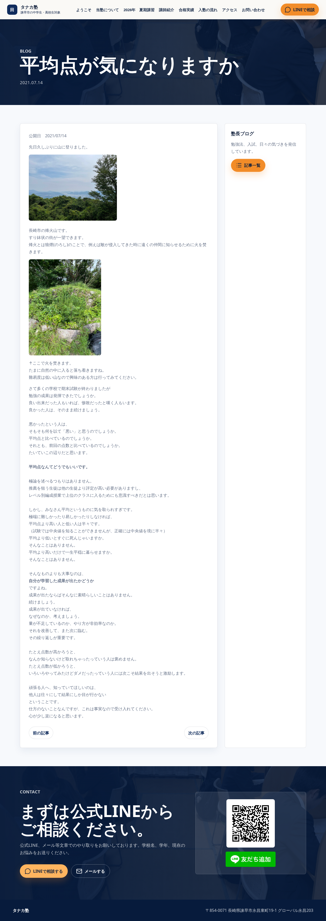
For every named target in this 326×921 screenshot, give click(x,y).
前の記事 (41, 733)
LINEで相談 (304, 9)
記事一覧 (252, 165)
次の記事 (196, 733)
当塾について (107, 9)
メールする (95, 871)
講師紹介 (166, 9)
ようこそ (83, 9)
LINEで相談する (48, 871)
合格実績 (186, 9)
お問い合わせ (253, 9)
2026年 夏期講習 (139, 9)
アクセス (229, 9)
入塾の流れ (208, 9)
